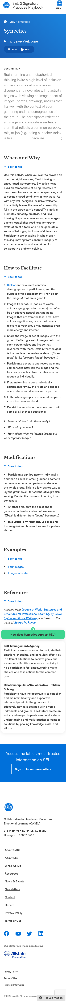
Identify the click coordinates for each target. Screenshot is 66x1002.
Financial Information (14, 984)
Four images (16, 567)
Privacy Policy (13, 913)
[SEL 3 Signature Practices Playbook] (8, 807)
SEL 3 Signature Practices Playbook (27, 5)
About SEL (11, 858)
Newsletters (12, 889)
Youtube (18, 933)
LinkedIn (41, 933)
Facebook (7, 933)
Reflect (11, 285)
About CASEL (13, 850)
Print (28, 49)
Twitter (30, 933)
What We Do (13, 865)
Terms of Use (13, 921)
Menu (59, 8)
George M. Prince (25, 622)
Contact (10, 897)
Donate (9, 905)
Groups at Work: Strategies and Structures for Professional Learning (33, 613)
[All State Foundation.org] (33, 954)
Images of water (18, 573)
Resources (11, 873)
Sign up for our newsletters (33, 769)
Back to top (15, 167)
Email (14, 49)
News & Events (14, 881)
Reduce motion (53, 998)
